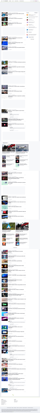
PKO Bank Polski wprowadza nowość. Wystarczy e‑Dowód (16, 216)
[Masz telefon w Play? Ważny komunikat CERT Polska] (5, 309)
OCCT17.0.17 (30, 19)
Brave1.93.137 (30, 24)
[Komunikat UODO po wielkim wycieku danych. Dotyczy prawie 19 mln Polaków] (5, 374)
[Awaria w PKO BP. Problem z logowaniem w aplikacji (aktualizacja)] (5, 97)
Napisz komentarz (10, 25)
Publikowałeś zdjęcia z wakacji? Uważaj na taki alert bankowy (16, 271)
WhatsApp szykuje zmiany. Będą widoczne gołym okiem (15, 23)
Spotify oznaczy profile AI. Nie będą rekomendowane (16, 303)
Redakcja (13, 407)
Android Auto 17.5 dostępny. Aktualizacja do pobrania (17, 62)
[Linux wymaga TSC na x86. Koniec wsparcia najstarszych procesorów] (5, 281)
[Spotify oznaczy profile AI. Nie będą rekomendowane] (5, 304)
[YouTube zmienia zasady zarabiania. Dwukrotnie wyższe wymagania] (5, 319)
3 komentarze (10, 49)
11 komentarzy (10, 218)
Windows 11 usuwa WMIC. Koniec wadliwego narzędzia (17, 275)
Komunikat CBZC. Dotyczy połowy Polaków (15, 91)
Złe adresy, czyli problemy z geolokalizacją (9, 238)
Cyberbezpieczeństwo (16, 401)
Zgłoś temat (20, 407)
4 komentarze (10, 44)
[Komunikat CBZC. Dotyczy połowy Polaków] (5, 92)
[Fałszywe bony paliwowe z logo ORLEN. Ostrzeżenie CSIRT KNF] (5, 67)
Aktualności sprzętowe (16, 400)
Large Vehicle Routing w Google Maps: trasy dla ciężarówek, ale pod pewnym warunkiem (16, 119)
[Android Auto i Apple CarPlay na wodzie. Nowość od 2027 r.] (17, 244)
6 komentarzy (10, 208)
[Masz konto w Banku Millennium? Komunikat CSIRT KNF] (5, 252)
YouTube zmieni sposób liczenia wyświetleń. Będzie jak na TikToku (17, 212)
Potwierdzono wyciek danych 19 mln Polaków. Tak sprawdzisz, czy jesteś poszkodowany (16, 379)
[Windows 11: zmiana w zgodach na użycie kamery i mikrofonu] (5, 111)
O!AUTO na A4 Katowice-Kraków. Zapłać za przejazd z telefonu (10, 242)
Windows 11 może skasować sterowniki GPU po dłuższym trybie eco (15, 38)
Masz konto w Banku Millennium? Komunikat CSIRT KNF (15, 252)
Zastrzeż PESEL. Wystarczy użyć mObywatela (15, 364)
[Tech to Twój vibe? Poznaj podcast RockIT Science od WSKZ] (5, 390)
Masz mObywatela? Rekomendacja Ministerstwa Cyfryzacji (16, 124)
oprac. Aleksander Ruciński (15, 118)
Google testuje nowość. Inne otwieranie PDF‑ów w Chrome (16, 337)
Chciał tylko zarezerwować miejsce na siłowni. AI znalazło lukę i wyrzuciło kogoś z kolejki (16, 295)
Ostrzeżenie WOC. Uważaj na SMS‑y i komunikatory (16, 86)
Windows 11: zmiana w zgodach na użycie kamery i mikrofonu (16, 111)
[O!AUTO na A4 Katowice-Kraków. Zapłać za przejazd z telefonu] (4, 244)
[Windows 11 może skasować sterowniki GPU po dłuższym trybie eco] (5, 38)
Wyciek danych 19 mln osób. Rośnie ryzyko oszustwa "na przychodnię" (16, 360)
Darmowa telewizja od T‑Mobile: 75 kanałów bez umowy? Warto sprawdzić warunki (16, 178)
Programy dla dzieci (2, 403)
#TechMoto (4, 221)
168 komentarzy (10, 375)
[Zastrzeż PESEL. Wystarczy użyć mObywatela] (5, 365)
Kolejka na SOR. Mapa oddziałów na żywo (14, 206)
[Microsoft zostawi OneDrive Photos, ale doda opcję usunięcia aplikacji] (5, 314)
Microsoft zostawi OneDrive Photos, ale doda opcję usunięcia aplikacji (16, 314)
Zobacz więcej (15, 169)
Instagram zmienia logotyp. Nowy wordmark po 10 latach (16, 346)
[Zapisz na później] (24, 15)
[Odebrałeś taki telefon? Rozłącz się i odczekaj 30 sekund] (5, 290)
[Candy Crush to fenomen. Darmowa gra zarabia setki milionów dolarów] (5, 257)
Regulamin (15, 407)
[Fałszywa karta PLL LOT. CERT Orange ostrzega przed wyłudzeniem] (5, 72)
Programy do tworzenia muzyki (3, 400)
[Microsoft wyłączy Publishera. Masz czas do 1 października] (5, 327)
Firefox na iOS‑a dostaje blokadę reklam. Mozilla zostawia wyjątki (16, 266)
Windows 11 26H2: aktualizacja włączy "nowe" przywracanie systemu (15, 43)
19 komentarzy (10, 291)
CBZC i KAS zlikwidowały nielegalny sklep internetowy (17, 368)
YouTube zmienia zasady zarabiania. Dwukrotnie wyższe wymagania (16, 318)
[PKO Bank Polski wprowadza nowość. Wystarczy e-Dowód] (5, 217)
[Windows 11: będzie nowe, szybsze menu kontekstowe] (5, 198)
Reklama (18, 407)
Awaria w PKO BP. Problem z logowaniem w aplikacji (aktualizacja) (16, 96)
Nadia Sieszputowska (22, 165)
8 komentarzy (10, 310)
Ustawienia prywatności (30, 407)
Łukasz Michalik (7, 239)
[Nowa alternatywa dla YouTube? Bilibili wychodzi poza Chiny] (5, 14)
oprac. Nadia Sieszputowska (15, 12)
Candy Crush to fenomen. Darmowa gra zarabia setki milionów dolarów (16, 256)
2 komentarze (10, 20)
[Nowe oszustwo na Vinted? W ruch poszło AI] (5, 19)
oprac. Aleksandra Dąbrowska (15, 22)
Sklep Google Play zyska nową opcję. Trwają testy (16, 331)
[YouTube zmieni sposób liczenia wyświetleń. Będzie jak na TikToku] (5, 212)
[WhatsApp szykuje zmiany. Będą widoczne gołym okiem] (5, 24)
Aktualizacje (36, 12)
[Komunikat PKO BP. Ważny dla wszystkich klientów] (5, 48)
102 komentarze (10, 380)
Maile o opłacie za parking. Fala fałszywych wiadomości (10, 164)
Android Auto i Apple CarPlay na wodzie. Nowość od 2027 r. (23, 242)
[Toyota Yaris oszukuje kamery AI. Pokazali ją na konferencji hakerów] (17, 239)
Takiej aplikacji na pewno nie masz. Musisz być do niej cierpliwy (17, 202)
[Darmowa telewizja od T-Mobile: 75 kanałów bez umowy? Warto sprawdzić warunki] (5, 178)
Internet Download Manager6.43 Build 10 (33, 16)
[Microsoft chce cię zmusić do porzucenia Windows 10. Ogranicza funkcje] (5, 351)
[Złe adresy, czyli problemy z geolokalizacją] (4, 239)
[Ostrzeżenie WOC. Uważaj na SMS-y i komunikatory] (5, 87)
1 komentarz (10, 15)
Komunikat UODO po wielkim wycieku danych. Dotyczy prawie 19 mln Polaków (15, 374)
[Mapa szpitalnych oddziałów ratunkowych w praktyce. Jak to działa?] (17, 165)
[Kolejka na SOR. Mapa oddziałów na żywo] (5, 207)
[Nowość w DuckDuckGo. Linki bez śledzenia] (5, 342)
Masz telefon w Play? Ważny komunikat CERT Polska (16, 308)
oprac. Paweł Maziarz (14, 17)
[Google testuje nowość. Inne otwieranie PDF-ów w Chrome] (5, 337)
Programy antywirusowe (31, 15)
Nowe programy (2, 404)
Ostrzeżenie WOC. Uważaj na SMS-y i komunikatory (10, 156)
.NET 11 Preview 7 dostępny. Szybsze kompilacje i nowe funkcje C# (17, 299)
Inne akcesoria (30, 32)
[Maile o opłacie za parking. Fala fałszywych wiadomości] (4, 165)
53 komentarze (10, 352)
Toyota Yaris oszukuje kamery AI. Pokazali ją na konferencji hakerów (24, 238)
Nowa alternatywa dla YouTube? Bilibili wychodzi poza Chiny (16, 14)
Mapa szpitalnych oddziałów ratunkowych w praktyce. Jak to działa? (23, 164)
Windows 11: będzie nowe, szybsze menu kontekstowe (17, 197)
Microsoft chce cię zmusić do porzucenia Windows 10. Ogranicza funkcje (16, 351)
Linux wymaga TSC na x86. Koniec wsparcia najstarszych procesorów (15, 280)
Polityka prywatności (25, 407)
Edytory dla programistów (31, 22)
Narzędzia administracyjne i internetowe (33, 27)
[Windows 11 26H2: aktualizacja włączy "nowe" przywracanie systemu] (5, 43)
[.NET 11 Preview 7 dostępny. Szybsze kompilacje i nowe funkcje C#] (5, 300)
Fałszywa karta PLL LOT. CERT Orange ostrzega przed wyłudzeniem (16, 72)
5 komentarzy (10, 320)
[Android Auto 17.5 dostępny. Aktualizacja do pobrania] (5, 63)
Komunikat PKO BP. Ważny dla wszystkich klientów (16, 47)
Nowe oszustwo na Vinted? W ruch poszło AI (15, 18)
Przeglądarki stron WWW (31, 37)
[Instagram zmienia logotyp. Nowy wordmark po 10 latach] (5, 347)
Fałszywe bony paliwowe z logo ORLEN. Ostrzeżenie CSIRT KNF (16, 67)
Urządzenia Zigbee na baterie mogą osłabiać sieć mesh (17, 284)
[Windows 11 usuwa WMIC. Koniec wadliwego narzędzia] (5, 276)
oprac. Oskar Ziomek (14, 41)
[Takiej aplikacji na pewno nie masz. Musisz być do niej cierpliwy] (5, 203)
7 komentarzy (10, 112)
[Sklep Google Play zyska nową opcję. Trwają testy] (5, 332)
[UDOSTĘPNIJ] (25, 15)
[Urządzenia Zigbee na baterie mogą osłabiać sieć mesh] (5, 285)
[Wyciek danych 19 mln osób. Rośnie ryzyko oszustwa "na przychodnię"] (5, 360)
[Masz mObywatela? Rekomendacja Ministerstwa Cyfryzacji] (5, 125)
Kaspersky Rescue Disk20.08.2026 (32, 34)
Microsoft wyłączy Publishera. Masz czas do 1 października (15, 327)
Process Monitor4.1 (31, 29)
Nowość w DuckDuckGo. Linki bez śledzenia (15, 341)
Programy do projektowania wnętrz (4, 401)
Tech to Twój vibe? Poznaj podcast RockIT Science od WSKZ (16, 390)
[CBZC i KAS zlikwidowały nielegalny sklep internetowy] (5, 370)
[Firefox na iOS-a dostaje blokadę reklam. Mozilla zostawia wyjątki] (5, 266)
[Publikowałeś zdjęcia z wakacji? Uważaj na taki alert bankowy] (5, 271)
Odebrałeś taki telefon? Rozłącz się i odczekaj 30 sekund (16, 290)
